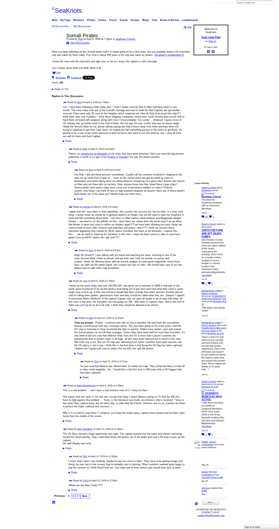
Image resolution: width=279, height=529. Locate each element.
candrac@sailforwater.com (211, 515)
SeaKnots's (207, 190)
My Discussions (82, 26)
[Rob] (58, 43)
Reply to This (60, 89)
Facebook (76, 77)
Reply (67, 141)
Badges (185, 524)
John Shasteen (85, 429)
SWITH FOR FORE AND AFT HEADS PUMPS (212, 233)
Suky (91, 318)
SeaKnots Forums (126, 39)
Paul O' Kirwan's (209, 325)
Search (275, 2)
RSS (54, 502)
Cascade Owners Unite (212, 477)
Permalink (65, 102)
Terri (79, 102)
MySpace (61, 77)
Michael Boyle (208, 291)
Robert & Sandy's (210, 293)
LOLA (85, 480)
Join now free (217, 2)
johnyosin (206, 488)
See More (207, 275)
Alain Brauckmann (86, 385)
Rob (80, 39)
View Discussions (80, 42)
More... (211, 502)
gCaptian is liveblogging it (169, 55)
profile (204, 491)
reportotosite (207, 444)
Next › (85, 496)
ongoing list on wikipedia (94, 153)
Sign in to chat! (252, 527)
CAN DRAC (78, 524)
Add (189, 27)
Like (58, 72)
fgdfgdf (205, 442)
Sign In (230, 2)
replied (218, 291)
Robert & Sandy (209, 187)
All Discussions (60, 26)
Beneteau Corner (211, 196)
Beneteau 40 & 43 (215, 333)
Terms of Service (219, 524)
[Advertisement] (210, 115)
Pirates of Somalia (117, 157)
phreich (212, 442)
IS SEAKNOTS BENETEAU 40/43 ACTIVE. (212, 396)
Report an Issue (200, 524)
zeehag (87, 207)
